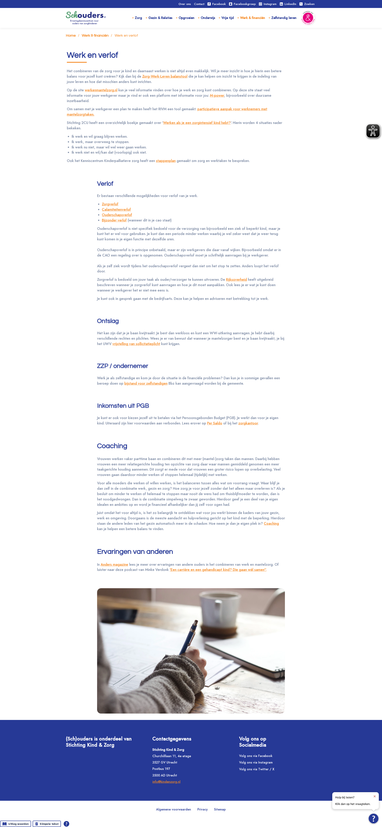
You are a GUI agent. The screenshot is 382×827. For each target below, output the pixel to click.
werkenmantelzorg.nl (101, 90)
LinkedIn (290, 4)
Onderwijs (208, 18)
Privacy (202, 809)
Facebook (219, 4)
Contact (199, 4)
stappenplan (166, 160)
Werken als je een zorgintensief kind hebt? (197, 122)
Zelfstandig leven (283, 18)
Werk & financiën (252, 18)
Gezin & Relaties (160, 18)
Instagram (270, 4)
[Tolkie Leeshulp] (373, 818)
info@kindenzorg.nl (166, 781)
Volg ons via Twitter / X (256, 769)
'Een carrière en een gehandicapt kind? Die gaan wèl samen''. (218, 569)
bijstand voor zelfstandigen (146, 383)
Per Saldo (214, 423)
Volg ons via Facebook (255, 756)
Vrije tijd (227, 18)
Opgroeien (186, 18)
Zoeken (307, 4)
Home (71, 35)
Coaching (271, 523)
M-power (217, 95)
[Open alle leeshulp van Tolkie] (66, 824)
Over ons (184, 4)
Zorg (138, 18)
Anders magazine (114, 564)
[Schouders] (86, 18)
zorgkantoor (248, 423)
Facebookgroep (245, 4)
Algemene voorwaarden (173, 809)
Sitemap (220, 809)
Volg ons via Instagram (256, 762)
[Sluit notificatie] (374, 796)
